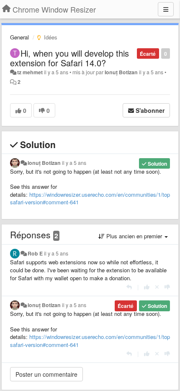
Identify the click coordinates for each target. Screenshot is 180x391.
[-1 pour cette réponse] (167, 287)
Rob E (35, 253)
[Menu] (166, 9)
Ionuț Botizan (121, 72)
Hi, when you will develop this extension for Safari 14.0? (69, 58)
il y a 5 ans (74, 163)
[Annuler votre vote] (157, 287)
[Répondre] (129, 287)
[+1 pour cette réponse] (146, 287)
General (19, 37)
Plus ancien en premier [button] (134, 236)
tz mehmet (30, 72)
